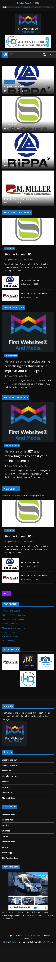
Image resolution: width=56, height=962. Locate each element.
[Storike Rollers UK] (28, 130)
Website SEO (7, 808)
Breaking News (8, 830)
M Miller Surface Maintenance (15, 631)
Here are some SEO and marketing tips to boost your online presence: (25, 472)
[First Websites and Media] (5, 55)
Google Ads (7, 803)
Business (6, 847)
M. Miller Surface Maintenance (19, 215)
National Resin (8, 648)
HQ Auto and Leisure (11, 627)
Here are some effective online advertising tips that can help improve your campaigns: (30, 8)
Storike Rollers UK (13, 140)
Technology (7, 868)
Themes (5, 798)
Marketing (6, 787)
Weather (6, 863)
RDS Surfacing (8, 657)
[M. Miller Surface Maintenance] (28, 204)
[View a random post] (51, 55)
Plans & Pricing (8, 814)
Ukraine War (7, 836)
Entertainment (8, 857)
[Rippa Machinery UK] (28, 167)
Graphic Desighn (9, 781)
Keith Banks (28, 275)
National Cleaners (10, 640)
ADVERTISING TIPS (11, 372)
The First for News (10, 652)
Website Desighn (9, 776)
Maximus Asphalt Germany (14, 644)
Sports (5, 852)
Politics (5, 841)
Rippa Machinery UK (14, 177)
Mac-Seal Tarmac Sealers (13, 635)
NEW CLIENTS (34, 98)
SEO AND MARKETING (12, 462)
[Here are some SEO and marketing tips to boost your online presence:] (28, 438)
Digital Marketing (9, 792)
